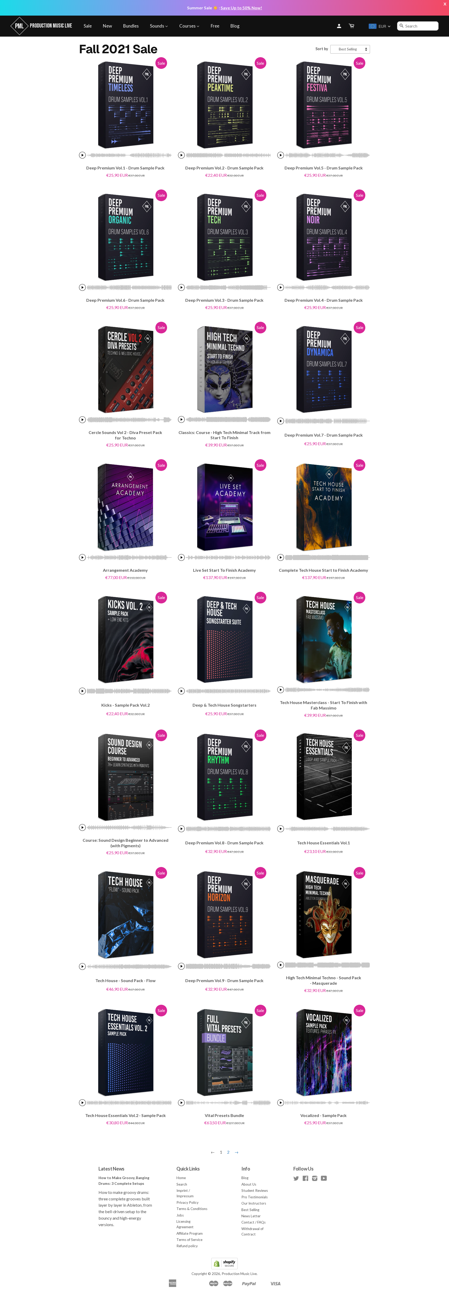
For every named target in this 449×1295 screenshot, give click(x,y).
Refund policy (187, 1246)
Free (215, 26)
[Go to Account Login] (339, 26)
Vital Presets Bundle (224, 1115)
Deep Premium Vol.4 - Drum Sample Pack (324, 300)
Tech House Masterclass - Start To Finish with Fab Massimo (323, 705)
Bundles (131, 26)
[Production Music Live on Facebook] (305, 1179)
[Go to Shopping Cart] (351, 26)
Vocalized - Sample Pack (323, 1115)
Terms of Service (189, 1240)
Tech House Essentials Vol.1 (323, 842)
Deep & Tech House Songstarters (224, 704)
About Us (248, 1184)
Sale (88, 26)
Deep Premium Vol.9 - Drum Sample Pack (224, 980)
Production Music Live (239, 1274)
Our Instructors (253, 1203)
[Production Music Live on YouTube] (324, 1179)
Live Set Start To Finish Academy (224, 570)
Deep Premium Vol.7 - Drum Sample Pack (324, 434)
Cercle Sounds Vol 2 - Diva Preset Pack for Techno (125, 435)
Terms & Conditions (191, 1209)
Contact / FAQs (253, 1222)
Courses (187, 26)
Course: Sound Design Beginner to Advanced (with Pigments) (125, 843)
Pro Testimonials (254, 1197)
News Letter (251, 1216)
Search (181, 1184)
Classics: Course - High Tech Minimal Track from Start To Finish (224, 435)
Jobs (180, 1215)
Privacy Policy (187, 1202)
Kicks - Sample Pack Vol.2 (125, 704)
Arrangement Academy (125, 570)
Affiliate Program (189, 1233)
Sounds (157, 26)
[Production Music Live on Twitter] (296, 1179)
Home (181, 1178)
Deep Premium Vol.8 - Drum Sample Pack (224, 842)
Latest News (111, 1169)
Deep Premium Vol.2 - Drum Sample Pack (224, 167)
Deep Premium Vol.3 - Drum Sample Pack (224, 300)
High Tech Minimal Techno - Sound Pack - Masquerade (323, 980)
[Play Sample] (82, 155)
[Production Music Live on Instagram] (315, 1179)
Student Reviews (254, 1190)
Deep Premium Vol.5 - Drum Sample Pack (324, 167)
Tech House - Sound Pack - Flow (125, 980)
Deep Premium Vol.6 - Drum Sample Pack (125, 300)
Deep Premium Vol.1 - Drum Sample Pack (125, 167)
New (107, 26)
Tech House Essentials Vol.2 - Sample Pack (125, 1115)
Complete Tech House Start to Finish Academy (323, 570)
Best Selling (250, 1210)
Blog (235, 26)
